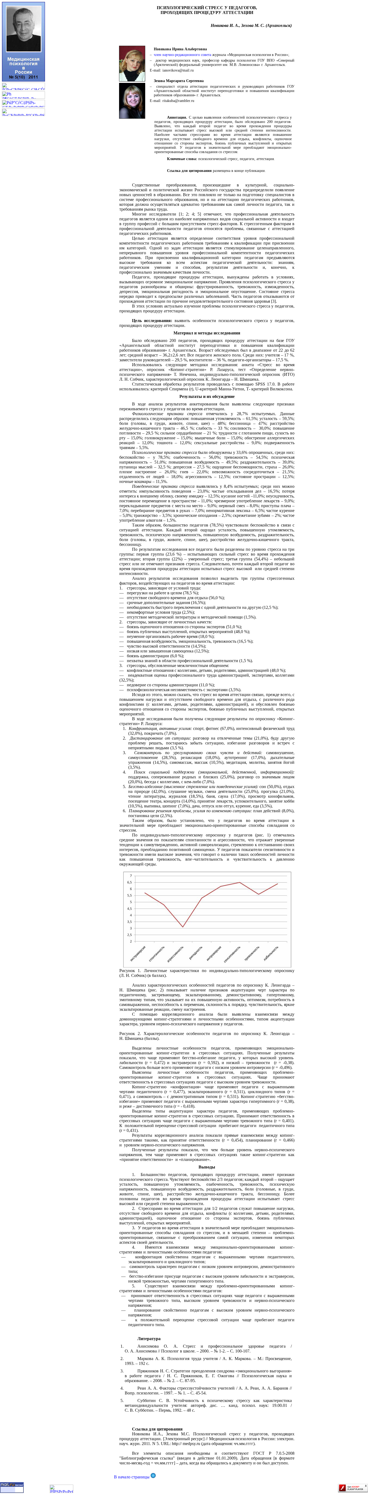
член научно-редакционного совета (182, 55)
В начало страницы (132, 1477)
